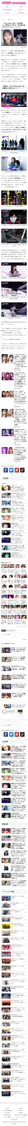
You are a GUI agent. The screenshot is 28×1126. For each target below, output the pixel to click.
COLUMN (7, 1112)
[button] (25, 634)
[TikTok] (22, 470)
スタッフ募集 (7, 1117)
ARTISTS (21, 1110)
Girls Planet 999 (11, 630)
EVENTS (21, 1112)
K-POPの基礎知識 (7, 1110)
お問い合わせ (14, 1119)
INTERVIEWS (7, 1114)
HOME (7, 1108)
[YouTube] (16, 470)
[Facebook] (5, 470)
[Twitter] (11, 470)
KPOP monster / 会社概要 (21, 1114)
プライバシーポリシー (20, 1117)
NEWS (4, 630)
